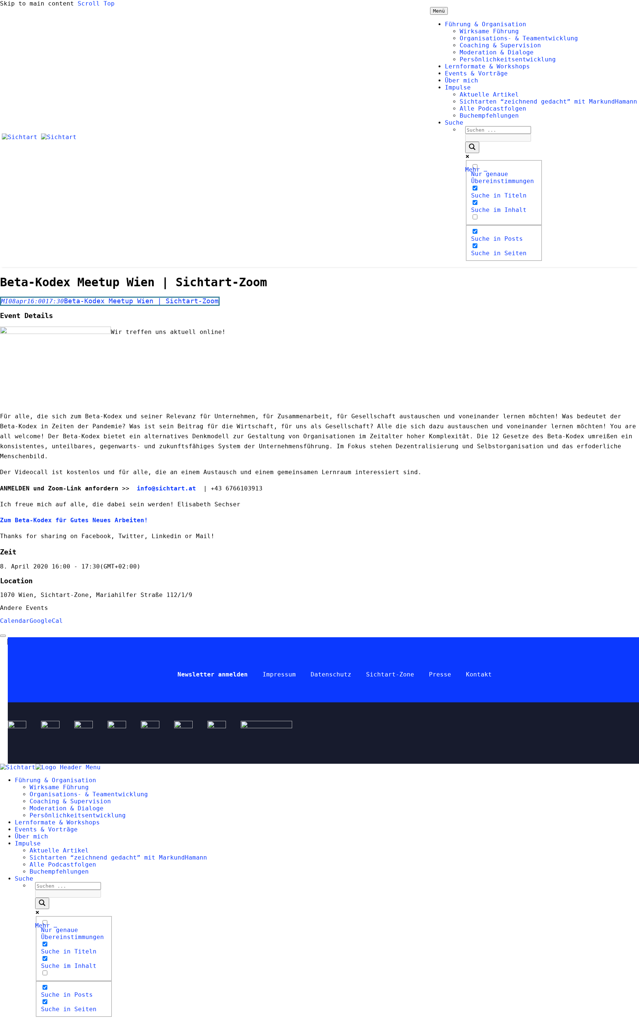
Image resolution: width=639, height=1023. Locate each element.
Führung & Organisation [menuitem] (55, 780)
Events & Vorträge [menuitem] (46, 829)
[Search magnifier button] (472, 147)
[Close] (3, 636)
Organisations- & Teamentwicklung (519, 38)
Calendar (15, 620)
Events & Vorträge (476, 73)
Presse (440, 674)
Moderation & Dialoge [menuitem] (67, 808)
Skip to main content (37, 3)
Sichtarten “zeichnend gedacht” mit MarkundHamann (548, 101)
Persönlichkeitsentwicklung (508, 59)
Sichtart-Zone (390, 674)
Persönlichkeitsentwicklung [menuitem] (78, 815)
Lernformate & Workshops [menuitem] (57, 822)
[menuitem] (24, 878)
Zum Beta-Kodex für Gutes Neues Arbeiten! (76, 520)
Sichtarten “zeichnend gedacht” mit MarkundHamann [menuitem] (118, 857)
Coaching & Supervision (500, 45)
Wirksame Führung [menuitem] (59, 787)
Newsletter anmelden (213, 674)
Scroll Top (96, 3)
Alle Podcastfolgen (493, 108)
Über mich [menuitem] (31, 836)
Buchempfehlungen (489, 115)
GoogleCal (46, 620)
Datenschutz (331, 674)
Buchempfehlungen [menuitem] (59, 871)
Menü (439, 11)
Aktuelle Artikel (489, 94)
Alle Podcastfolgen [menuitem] (63, 864)
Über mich (461, 80)
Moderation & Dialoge (497, 52)
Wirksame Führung (489, 31)
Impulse (458, 87)
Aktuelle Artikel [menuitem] (59, 850)
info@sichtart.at (164, 488)
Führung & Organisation (485, 24)
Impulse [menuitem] (28, 843)
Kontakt (479, 674)
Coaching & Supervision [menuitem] (70, 801)
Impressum (279, 674)
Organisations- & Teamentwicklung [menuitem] (89, 794)
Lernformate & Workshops (487, 66)
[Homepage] (39, 137)
